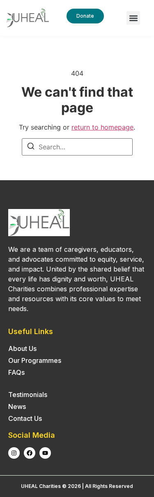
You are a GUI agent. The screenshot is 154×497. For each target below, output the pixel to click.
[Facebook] (29, 453)
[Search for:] (77, 147)
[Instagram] (14, 453)
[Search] (30, 147)
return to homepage (102, 127)
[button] (133, 18)
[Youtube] (45, 453)
